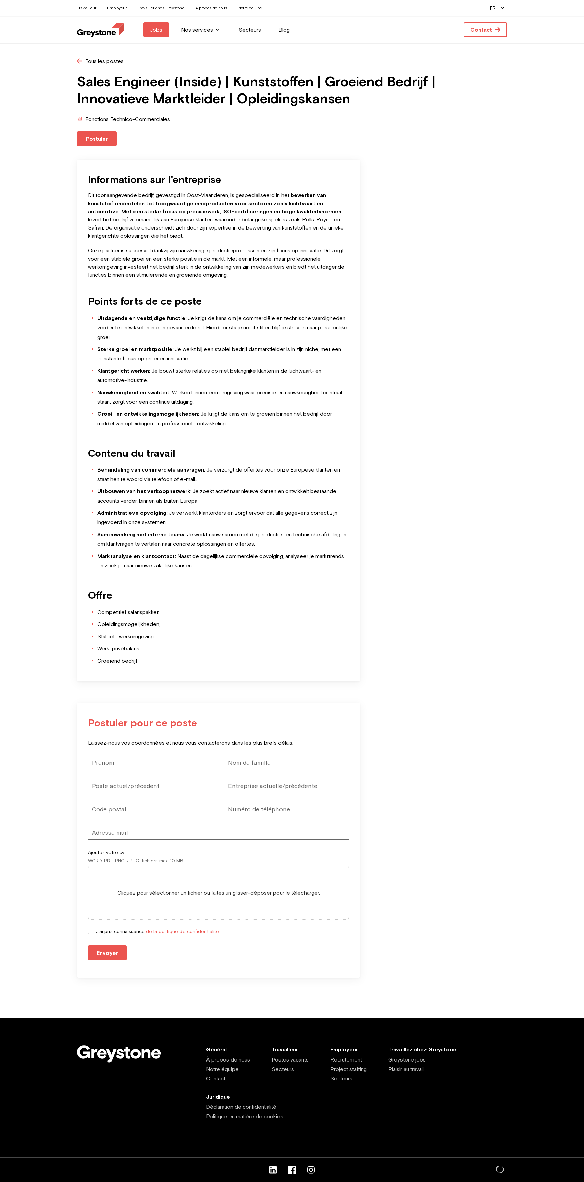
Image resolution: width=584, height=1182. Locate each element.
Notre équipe (222, 1069)
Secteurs (283, 1069)
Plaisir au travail (406, 1069)
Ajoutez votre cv (106, 852)
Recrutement (346, 1059)
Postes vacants (290, 1059)
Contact (215, 1078)
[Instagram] (311, 1170)
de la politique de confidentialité (182, 931)
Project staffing (348, 1069)
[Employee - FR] (100, 30)
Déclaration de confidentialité (241, 1107)
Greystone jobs (407, 1059)
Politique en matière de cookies (244, 1116)
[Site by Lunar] (500, 1170)
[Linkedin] (273, 1170)
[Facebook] (292, 1170)
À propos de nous (228, 1059)
